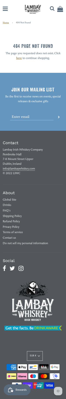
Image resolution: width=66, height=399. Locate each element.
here (19, 58)
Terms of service (13, 232)
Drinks (7, 205)
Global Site (9, 199)
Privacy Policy (11, 227)
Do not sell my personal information (25, 243)
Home (6, 23)
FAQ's (6, 210)
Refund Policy (11, 221)
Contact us (9, 237)
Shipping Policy (12, 216)
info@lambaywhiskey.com (19, 168)
